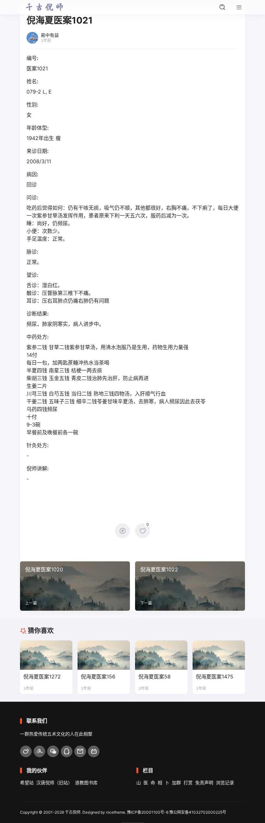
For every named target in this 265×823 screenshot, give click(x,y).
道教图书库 (86, 782)
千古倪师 (72, 812)
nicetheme (115, 812)
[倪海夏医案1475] (219, 655)
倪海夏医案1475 (214, 676)
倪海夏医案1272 (42, 676)
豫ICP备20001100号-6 (147, 812)
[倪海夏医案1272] (46, 655)
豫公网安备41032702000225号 (197, 812)
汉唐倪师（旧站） (54, 782)
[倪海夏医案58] (161, 655)
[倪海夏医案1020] (75, 586)
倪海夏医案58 (154, 676)
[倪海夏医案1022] (190, 586)
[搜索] (222, 7)
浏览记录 (225, 782)
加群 (176, 782)
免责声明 (204, 782)
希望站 (27, 782)
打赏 (188, 782)
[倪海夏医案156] (104, 655)
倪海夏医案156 (98, 676)
